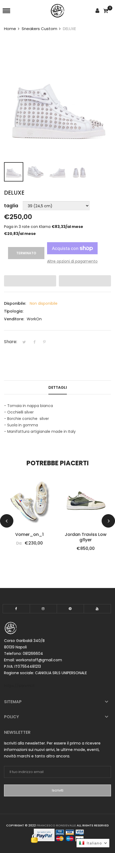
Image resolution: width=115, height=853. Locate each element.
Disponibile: (15, 303)
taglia (11, 205)
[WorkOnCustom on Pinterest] (70, 608)
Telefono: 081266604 (23, 653)
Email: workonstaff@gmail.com (33, 660)
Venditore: (14, 319)
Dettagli (57, 387)
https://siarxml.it (19, 685)
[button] (30, 280)
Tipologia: (13, 311)
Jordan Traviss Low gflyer (47, 537)
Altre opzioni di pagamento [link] (72, 261)
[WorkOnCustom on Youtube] (97, 608)
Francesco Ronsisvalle (56, 825)
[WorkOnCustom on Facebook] (16, 608)
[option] (14, 172)
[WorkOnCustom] (57, 11)
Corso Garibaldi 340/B (24, 640)
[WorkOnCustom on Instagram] (43, 608)
